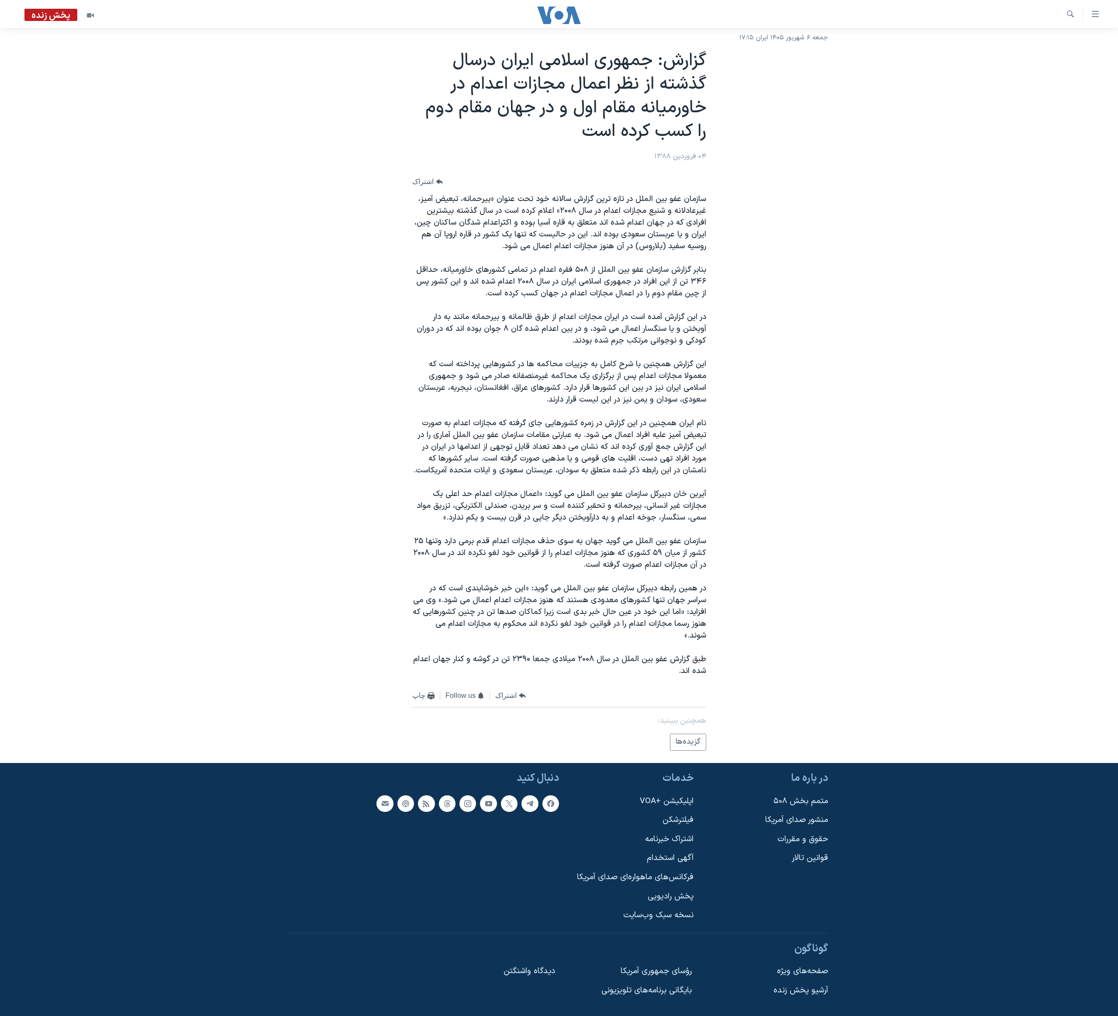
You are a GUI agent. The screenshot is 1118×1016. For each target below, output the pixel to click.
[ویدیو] (90, 15)
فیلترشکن (678, 820)
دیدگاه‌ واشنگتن (529, 972)
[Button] (427, 182)
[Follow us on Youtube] (488, 803)
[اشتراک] (384, 803)
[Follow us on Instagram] (467, 803)
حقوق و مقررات (802, 839)
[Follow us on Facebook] (550, 803)
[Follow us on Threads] (447, 803)
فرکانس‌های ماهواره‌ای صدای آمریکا (635, 878)
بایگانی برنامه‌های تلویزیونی (646, 991)
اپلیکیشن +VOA (667, 801)
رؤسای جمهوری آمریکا (656, 972)
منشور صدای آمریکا (796, 820)
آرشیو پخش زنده (800, 991)
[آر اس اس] (426, 803)
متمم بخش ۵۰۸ (800, 801)
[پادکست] (405, 803)
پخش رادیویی (671, 896)
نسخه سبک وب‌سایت (658, 916)
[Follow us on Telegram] (529, 803)
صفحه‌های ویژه (802, 972)
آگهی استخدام (670, 858)
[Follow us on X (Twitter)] (509, 803)
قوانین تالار (810, 858)
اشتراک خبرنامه (669, 839)
